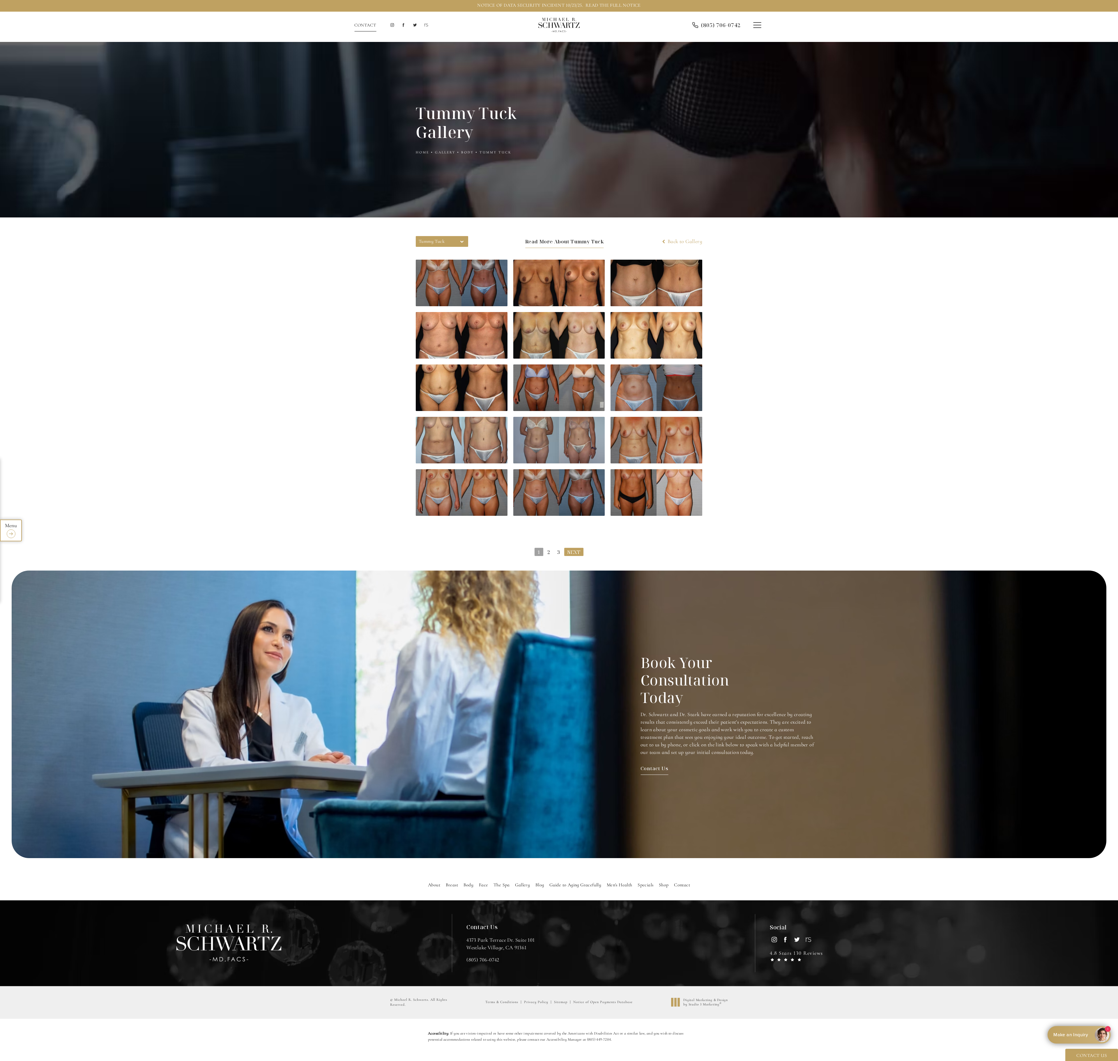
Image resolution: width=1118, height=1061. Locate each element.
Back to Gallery (684, 241)
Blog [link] (539, 885)
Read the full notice (613, 5)
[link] (721, 25)
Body (467, 152)
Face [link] (483, 885)
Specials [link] (645, 885)
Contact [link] (682, 885)
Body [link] (469, 885)
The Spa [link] (501, 885)
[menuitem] (392, 25)
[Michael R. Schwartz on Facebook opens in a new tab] (403, 25)
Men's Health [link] (619, 885)
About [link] (434, 885)
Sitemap (560, 1002)
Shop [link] (664, 885)
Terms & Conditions (501, 1002)
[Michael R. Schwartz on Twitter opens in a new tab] (414, 25)
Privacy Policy (536, 1002)
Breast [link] (452, 885)
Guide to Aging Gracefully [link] (575, 885)
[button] (757, 25)
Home (422, 152)
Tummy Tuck (496, 152)
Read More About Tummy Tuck (564, 241)
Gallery (445, 152)
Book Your (685, 680)
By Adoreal (1078, 1035)
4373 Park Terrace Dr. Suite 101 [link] (500, 943)
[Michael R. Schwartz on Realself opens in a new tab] (425, 25)
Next (574, 552)
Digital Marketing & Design (705, 1002)
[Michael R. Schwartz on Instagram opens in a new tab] (392, 25)
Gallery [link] (522, 885)
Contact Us (654, 768)
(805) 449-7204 (599, 1039)
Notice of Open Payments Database (603, 1002)
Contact (365, 25)
